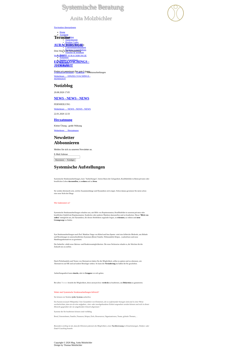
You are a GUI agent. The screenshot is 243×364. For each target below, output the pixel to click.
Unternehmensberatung (75, 47)
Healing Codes (71, 42)
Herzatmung (63, 120)
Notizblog (64, 57)
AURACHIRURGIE (68, 45)
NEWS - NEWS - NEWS (71, 98)
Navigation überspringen (65, 27)
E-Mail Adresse (61, 154)
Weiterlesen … (70, 55)
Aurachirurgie (71, 40)
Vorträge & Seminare (74, 52)
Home (62, 32)
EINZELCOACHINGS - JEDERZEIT (71, 63)
